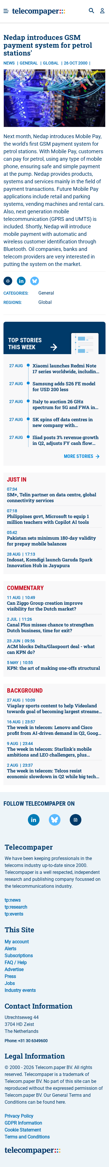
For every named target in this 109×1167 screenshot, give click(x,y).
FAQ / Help (16, 962)
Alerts (10, 948)
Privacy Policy (19, 1116)
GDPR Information (23, 1123)
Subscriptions (19, 955)
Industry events (20, 990)
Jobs (10, 983)
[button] (102, 11)
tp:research (16, 907)
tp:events (14, 914)
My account (17, 941)
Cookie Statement (23, 1130)
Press (10, 976)
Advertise (14, 969)
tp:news (13, 900)
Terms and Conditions (27, 1137)
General (29, 63)
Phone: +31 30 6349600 (26, 1040)
